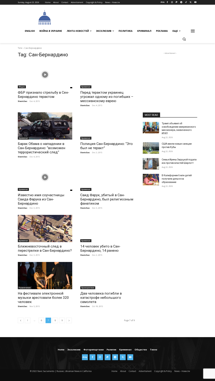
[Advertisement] (133, 17)
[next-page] (69, 320)
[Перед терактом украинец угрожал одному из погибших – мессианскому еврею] (107, 74)
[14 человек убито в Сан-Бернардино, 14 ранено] (107, 228)
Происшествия (87, 288)
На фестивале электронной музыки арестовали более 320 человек (43, 297)
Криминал (85, 87)
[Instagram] (172, 2)
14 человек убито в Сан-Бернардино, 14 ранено (100, 248)
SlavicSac (22, 101)
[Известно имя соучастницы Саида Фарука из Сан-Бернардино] (45, 177)
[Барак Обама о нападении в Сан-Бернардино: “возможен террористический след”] (45, 126)
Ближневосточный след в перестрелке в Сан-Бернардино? (45, 248)
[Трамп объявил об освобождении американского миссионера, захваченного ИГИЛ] (151, 127)
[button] (184, 39)
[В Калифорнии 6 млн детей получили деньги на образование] (151, 179)
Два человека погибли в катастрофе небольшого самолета (101, 297)
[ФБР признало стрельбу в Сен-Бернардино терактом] (45, 74)
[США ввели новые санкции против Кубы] (151, 148)
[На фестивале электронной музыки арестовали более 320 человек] (45, 275)
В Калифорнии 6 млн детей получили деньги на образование (177, 178)
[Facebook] (167, 2)
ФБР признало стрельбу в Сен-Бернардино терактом (43, 94)
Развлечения (25, 288)
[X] (190, 2)
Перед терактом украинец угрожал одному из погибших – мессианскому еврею (106, 96)
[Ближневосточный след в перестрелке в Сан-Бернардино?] (45, 228)
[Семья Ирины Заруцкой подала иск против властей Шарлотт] (151, 163)
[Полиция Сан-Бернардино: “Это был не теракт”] (107, 126)
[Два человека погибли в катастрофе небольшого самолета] (107, 275)
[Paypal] (177, 2)
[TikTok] (186, 2)
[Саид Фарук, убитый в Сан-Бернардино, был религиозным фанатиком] (107, 177)
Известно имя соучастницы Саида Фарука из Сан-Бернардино (41, 199)
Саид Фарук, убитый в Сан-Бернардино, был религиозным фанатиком (106, 199)
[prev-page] (21, 320)
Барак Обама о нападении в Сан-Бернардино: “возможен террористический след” (41, 148)
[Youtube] (195, 2)
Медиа (22, 87)
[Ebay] (163, 2)
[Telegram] (181, 2)
